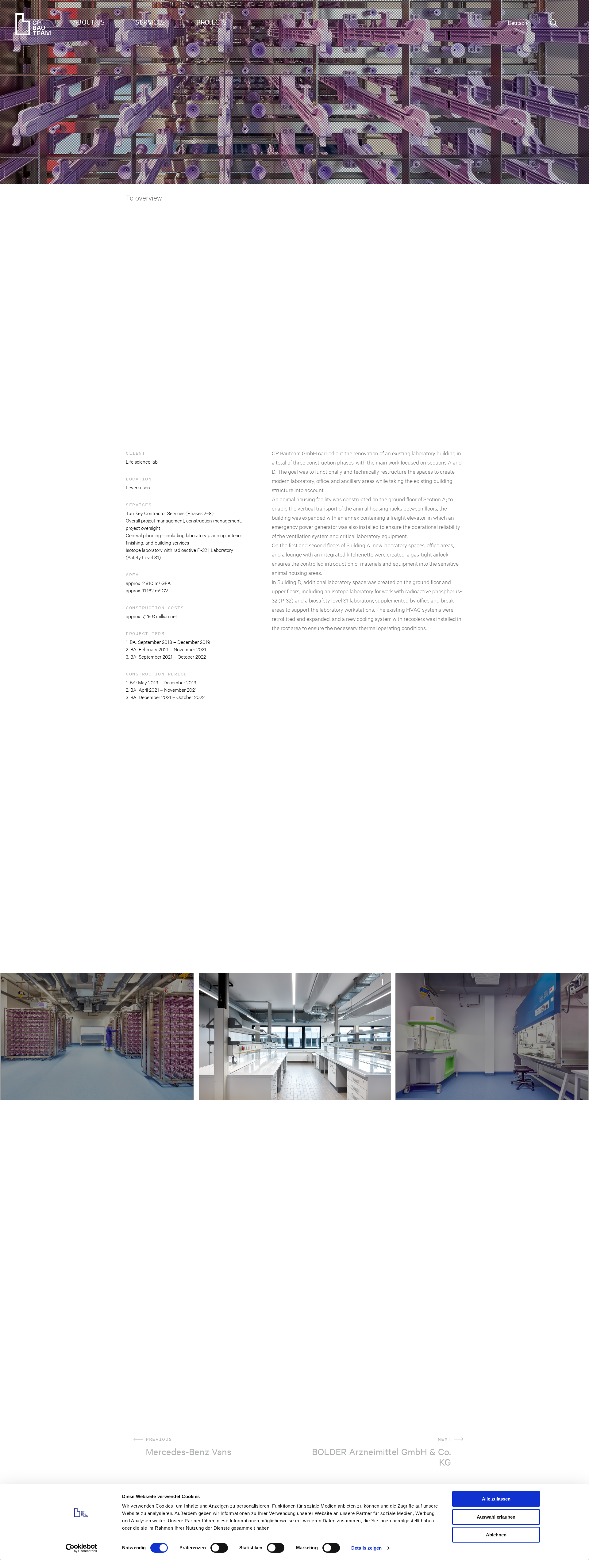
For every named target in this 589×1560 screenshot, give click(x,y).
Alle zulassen (496, 1498)
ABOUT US (89, 22)
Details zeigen (366, 1547)
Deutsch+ (519, 22)
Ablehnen (496, 1534)
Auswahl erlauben (496, 1517)
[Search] (553, 23)
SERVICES (150, 22)
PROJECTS (211, 22)
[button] (11, 1036)
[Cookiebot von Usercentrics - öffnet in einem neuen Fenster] (81, 1548)
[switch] (219, 1548)
